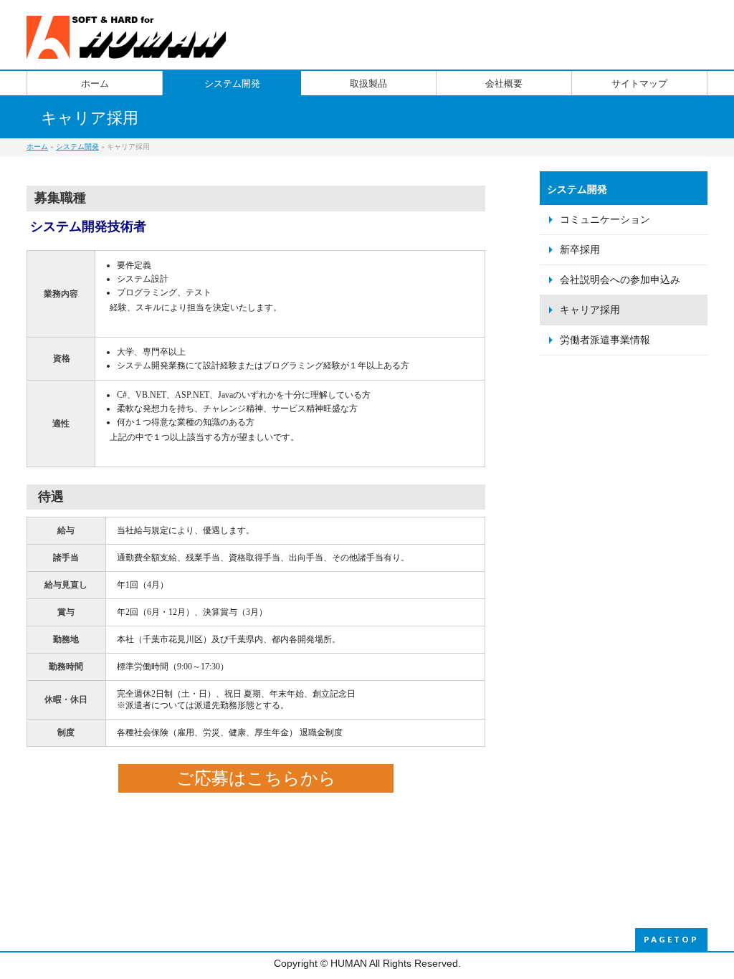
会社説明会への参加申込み (620, 279)
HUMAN (348, 963)
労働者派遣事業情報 (605, 340)
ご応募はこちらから (256, 778)
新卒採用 (580, 249)
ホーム (37, 147)
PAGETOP (671, 939)
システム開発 (77, 147)
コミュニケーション (605, 219)
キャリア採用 (590, 310)
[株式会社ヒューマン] (129, 42)
